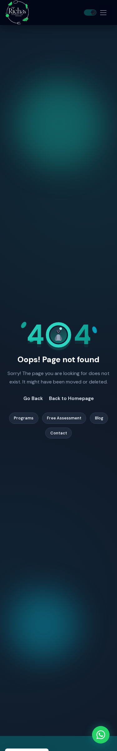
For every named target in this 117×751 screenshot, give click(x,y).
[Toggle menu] (105, 12)
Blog (99, 418)
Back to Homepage (71, 398)
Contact (58, 433)
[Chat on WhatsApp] (101, 734)
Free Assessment (64, 418)
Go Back (33, 398)
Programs (23, 418)
